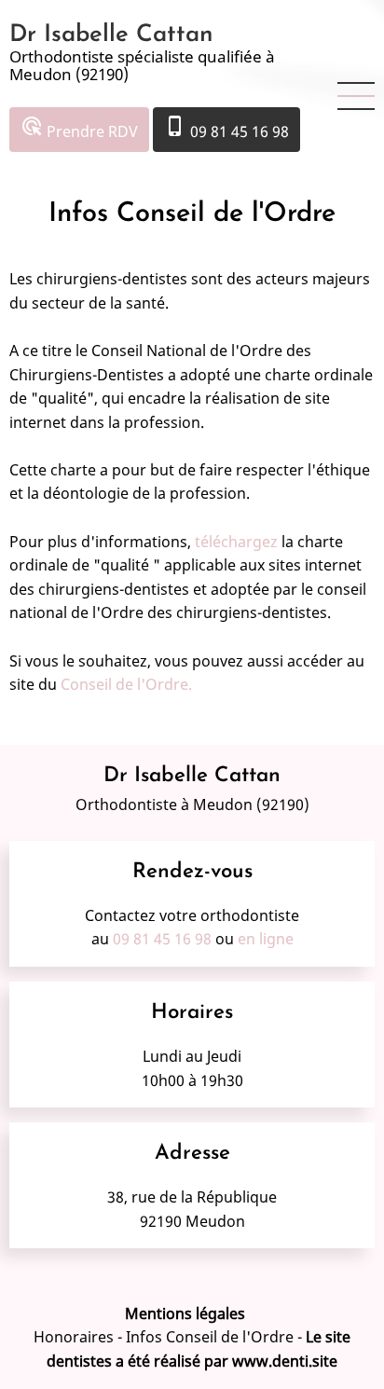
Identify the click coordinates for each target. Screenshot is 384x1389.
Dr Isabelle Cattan (111, 35)
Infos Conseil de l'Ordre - (216, 1337)
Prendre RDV (79, 128)
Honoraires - (80, 1337)
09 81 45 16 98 (226, 128)
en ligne (266, 938)
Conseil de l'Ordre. (126, 684)
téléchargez (236, 541)
